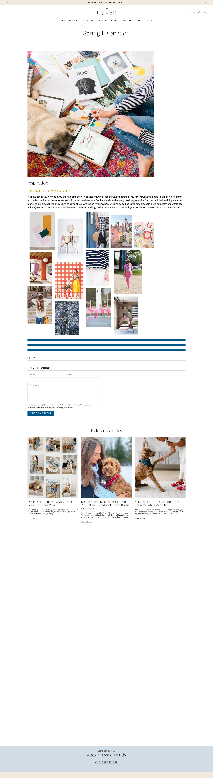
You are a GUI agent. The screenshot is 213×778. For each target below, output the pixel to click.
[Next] (206, 2)
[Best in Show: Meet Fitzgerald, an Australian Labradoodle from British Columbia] (106, 467)
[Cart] (205, 13)
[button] (101, 21)
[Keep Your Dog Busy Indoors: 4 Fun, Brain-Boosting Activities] (160, 467)
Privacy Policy (66, 405)
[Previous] (7, 2)
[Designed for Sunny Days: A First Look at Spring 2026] (52, 467)
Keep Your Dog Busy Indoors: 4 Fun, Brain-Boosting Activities (159, 503)
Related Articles (106, 430)
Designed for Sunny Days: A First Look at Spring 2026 (49, 503)
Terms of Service (80, 405)
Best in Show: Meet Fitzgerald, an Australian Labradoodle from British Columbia (105, 505)
